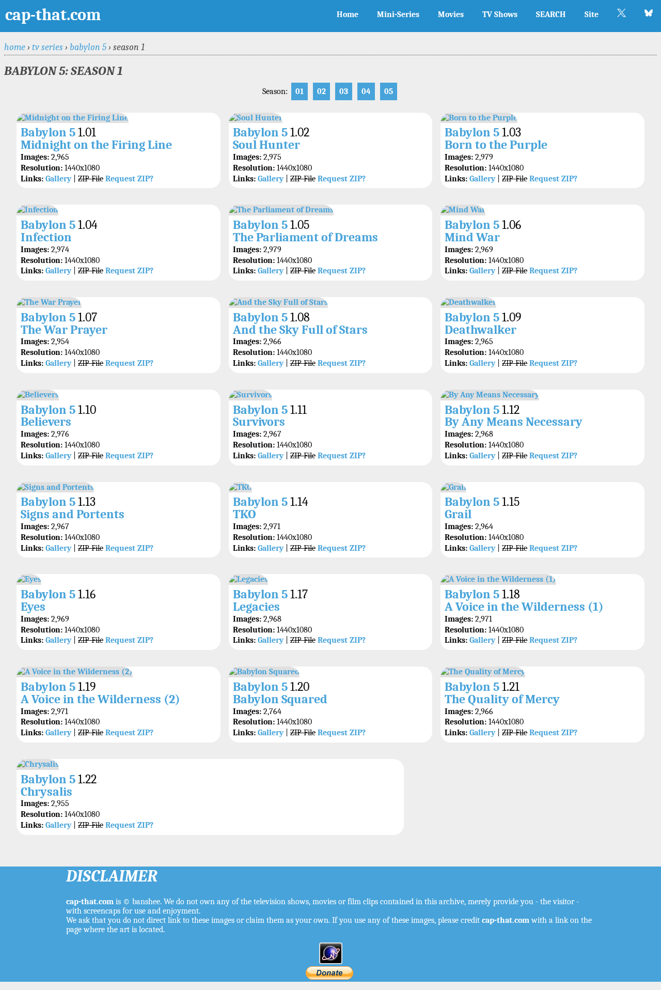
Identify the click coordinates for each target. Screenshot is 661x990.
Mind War (472, 237)
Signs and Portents (72, 514)
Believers (46, 421)
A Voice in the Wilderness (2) (100, 699)
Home (347, 14)
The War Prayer (64, 329)
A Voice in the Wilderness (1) (524, 606)
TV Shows (499, 14)
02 (321, 91)
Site (592, 14)
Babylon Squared (280, 699)
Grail (458, 514)
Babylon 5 (88, 47)
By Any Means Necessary (514, 421)
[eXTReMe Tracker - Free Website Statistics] (330, 961)
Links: (32, 178)
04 (366, 91)
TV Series (47, 47)
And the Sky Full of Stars (300, 329)
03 (343, 91)
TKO (244, 514)
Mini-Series (398, 14)
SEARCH (551, 14)
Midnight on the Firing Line (96, 144)
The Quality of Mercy (502, 699)
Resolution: (41, 168)
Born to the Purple (496, 144)
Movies (451, 14)
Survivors (259, 421)
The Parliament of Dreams (305, 237)
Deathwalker (480, 329)
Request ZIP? (129, 178)
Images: (35, 157)
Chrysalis (46, 791)
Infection (46, 237)
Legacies (256, 606)
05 (388, 91)
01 (299, 91)
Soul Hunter (266, 144)
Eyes (33, 606)
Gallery (58, 178)
